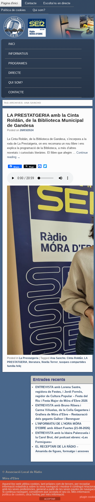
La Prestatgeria (28, 358)
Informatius (18, 53)
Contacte (30, 3)
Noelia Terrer (50, 362)
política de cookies (13, 494)
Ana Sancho (57, 358)
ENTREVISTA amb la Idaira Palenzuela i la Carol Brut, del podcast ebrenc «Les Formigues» (62, 437)
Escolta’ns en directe (56, 3)
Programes (17, 63)
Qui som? (39, 10)
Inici (11, 44)
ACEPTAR (49, 499)
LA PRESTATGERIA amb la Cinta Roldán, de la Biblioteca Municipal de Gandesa (45, 120)
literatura (34, 362)
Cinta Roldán (75, 358)
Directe (14, 72)
